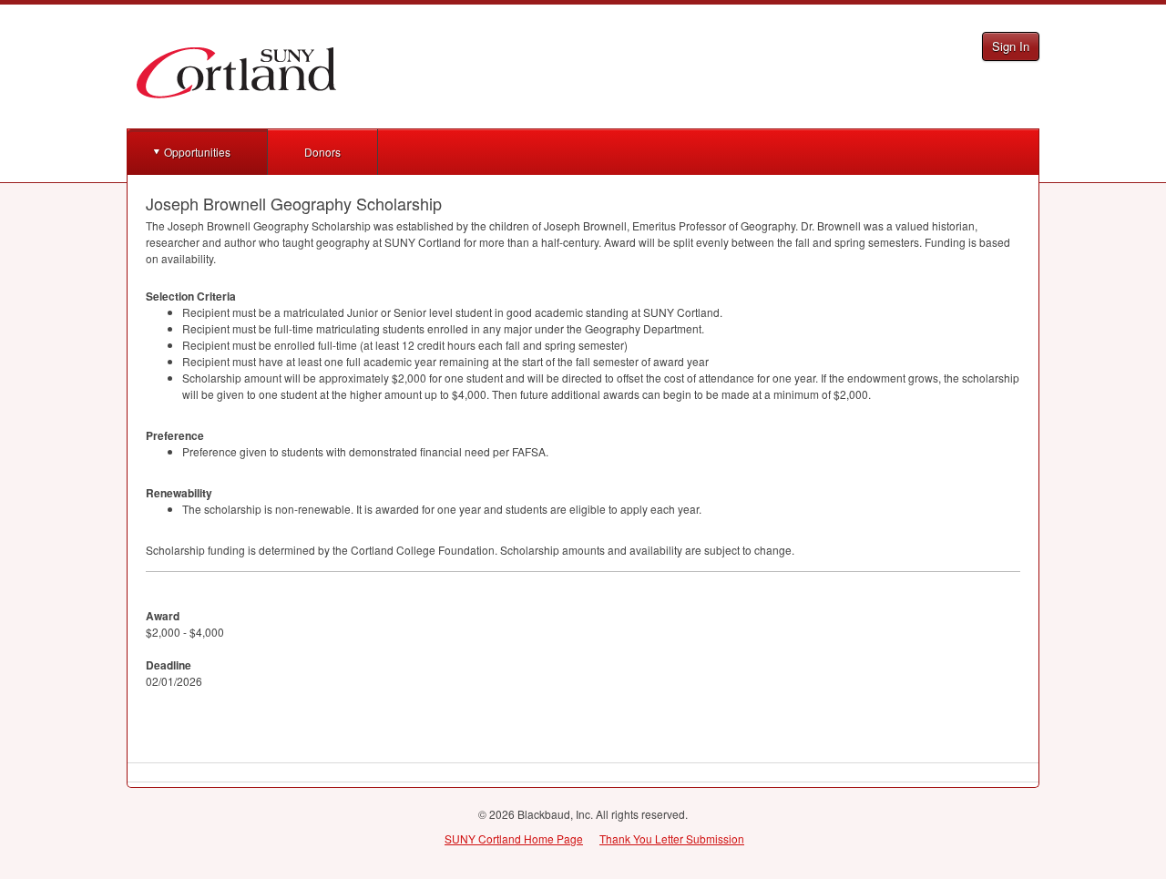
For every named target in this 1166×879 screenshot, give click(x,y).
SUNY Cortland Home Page (514, 838)
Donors (322, 151)
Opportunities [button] (197, 151)
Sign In (1010, 46)
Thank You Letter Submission (671, 838)
